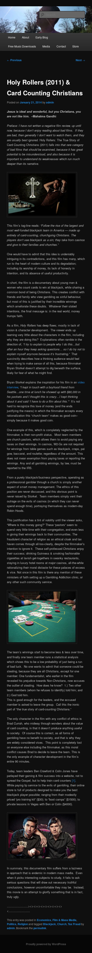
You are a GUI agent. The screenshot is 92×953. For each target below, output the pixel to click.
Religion (23, 924)
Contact (61, 46)
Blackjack (49, 924)
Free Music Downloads (22, 46)
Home (11, 37)
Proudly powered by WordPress (46, 944)
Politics (11, 924)
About (25, 37)
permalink (39, 928)
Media (46, 46)
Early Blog (42, 37)
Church (62, 924)
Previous (14, 60)
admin (50, 102)
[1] (73, 780)
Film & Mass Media (64, 920)
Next (80, 60)
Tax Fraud (74, 924)
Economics (44, 920)
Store (75, 46)
